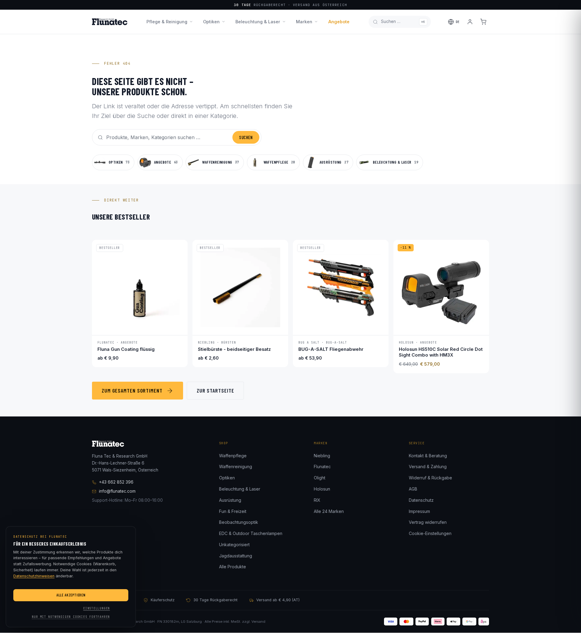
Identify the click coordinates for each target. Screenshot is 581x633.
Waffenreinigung (235, 466)
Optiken (211, 21)
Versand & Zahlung (428, 466)
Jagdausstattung (235, 555)
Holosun (322, 488)
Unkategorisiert (234, 544)
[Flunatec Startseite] (109, 21)
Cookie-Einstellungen (430, 533)
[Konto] (470, 22)
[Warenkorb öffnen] (483, 22)
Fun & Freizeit (232, 511)
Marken (304, 21)
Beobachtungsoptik (238, 522)
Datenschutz (421, 500)
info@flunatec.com (117, 491)
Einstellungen (96, 608)
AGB (413, 488)
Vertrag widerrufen (428, 522)
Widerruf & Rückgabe (430, 477)
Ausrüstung (230, 500)
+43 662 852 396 (116, 482)
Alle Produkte (232, 566)
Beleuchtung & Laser (257, 21)
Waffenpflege (233, 455)
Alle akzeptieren (70, 595)
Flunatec (322, 466)
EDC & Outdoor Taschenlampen (250, 533)
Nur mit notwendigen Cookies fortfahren (71, 617)
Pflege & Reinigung (166, 21)
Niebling (322, 455)
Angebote (339, 21)
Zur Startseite (215, 390)
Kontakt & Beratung (428, 455)
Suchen (245, 137)
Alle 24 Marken (329, 511)
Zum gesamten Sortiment (132, 390)
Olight (319, 477)
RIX (317, 500)
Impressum (419, 511)
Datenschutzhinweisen (33, 576)
